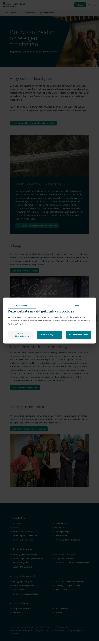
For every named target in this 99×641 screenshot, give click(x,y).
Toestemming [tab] (21, 306)
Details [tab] (50, 306)
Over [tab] (77, 306)
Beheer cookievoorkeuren (20, 334)
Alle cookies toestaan (78, 334)
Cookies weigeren (49, 334)
